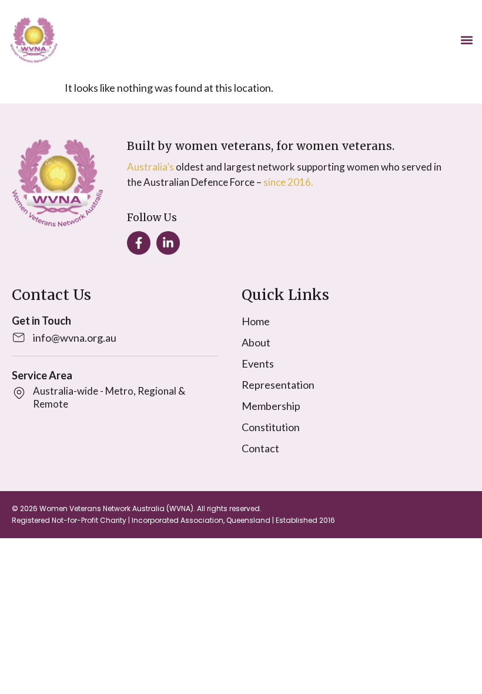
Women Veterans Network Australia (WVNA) (116, 508)
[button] (466, 40)
